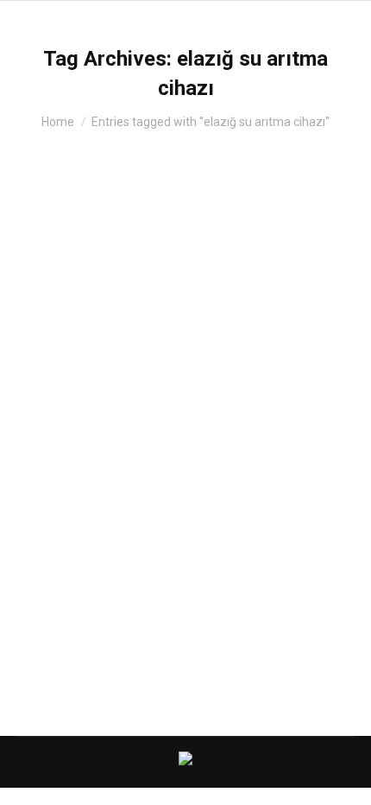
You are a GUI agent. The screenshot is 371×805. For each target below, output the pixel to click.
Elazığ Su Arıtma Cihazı (130, 416)
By (144, 446)
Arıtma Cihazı (73, 446)
